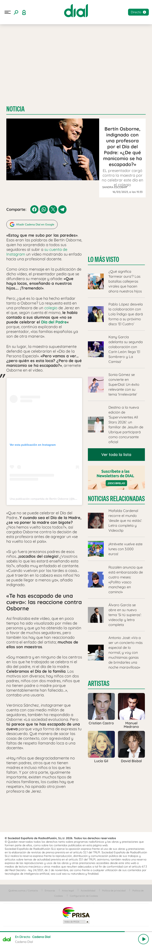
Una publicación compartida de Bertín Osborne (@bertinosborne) (50, 498)
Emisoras (50, 890)
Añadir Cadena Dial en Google (35, 224)
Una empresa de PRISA (76, 912)
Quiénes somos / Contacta (23, 890)
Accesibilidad (88, 890)
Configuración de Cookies (84, 895)
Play (143, 939)
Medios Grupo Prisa (76, 921)
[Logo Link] (76, 11)
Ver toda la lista (116, 454)
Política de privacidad (113, 890)
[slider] (76, 931)
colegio (50, 307)
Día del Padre (54, 321)
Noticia (15, 109)
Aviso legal (68, 890)
